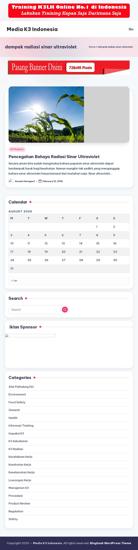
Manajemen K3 (19, 488)
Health (13, 418)
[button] (65, 310)
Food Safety (17, 402)
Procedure (16, 496)
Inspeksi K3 (16, 433)
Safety (13, 519)
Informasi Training (21, 425)
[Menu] (131, 29)
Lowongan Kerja (20, 480)
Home (92, 46)
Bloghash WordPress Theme (110, 543)
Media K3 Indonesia (32, 29)
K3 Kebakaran (18, 441)
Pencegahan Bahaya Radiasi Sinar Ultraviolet (54, 156)
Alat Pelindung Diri (21, 387)
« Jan (14, 280)
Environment (17, 394)
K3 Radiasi (17, 149)
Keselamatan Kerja (21, 472)
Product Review (19, 503)
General (14, 410)
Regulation (16, 511)
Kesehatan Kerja (20, 464)
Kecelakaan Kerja (20, 457)
